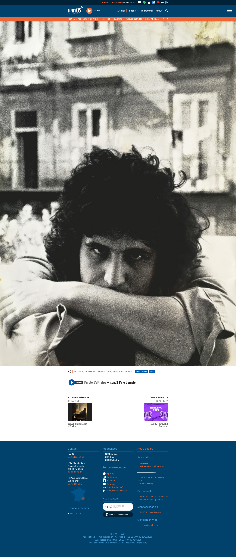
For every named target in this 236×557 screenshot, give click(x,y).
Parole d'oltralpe (134, 19)
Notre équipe (145, 448)
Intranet (146, 483)
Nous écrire (75, 513)
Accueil (71, 19)
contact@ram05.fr (76, 457)
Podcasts (82, 19)
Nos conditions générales (152, 499)
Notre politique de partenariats (154, 496)
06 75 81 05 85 (75, 484)
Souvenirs (95, 19)
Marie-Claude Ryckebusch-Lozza (115, 371)
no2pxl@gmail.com (149, 525)
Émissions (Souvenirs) (113, 19)
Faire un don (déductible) (118, 514)
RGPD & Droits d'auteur (150, 512)
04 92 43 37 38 (75, 472)
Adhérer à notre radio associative (117, 507)
